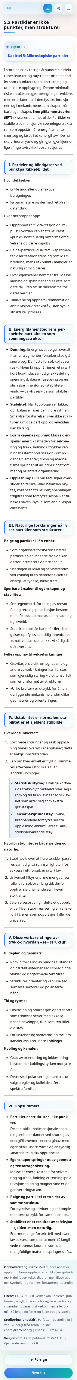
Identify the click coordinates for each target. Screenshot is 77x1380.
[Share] (58, 8)
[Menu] (68, 8)
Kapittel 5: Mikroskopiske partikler (38, 55)
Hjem (15, 47)
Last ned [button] (47, 8)
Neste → (38, 1372)
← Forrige (38, 1359)
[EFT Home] (9, 8)
